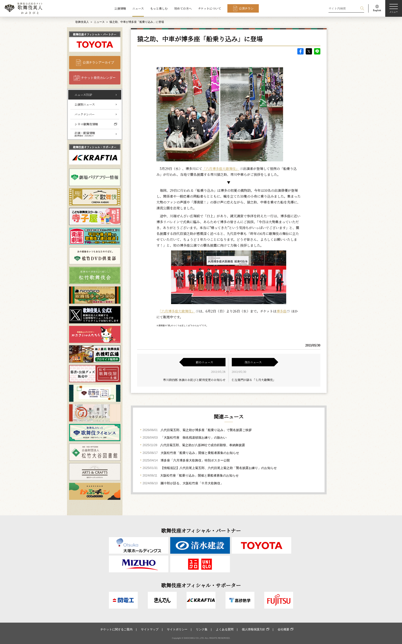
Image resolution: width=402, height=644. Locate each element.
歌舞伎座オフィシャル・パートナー (94, 34)
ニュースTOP (83, 95)
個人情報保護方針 (253, 629)
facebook (300, 51)
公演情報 (120, 8)
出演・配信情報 (85, 134)
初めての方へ (183, 8)
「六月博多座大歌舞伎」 (220, 168)
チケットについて (209, 8)
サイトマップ (149, 629)
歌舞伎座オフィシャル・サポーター (94, 147)
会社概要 (283, 629)
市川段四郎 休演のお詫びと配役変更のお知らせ (194, 380)
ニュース (138, 8)
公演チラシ (246, 8)
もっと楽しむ (159, 8)
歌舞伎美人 (82, 21)
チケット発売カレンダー (98, 77)
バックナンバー (85, 114)
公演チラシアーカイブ (98, 62)
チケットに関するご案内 (116, 629)
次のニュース (253, 362)
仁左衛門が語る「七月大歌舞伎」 (254, 380)
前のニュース (204, 362)
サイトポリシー (177, 629)
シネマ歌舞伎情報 (86, 124)
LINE (317, 51)
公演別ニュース (85, 104)
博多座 (281, 311)
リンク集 (201, 629)
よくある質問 (224, 629)
